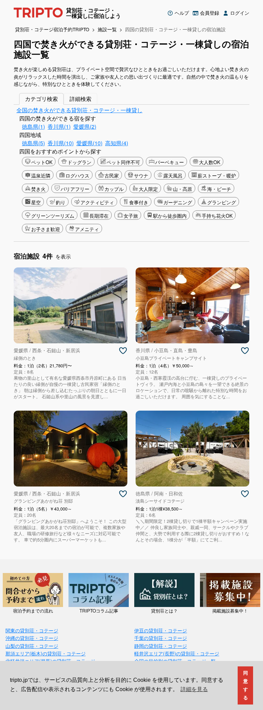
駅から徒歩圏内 (170, 215)
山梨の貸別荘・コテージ (31, 645)
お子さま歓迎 (45, 229)
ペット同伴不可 (123, 162)
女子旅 (131, 215)
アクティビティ (97, 202)
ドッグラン (79, 162)
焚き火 (38, 188)
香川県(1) (59, 126)
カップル (114, 188)
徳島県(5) (33, 143)
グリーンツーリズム (52, 215)
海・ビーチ (219, 188)
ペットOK (41, 162)
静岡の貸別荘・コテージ (160, 645)
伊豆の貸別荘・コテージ (160, 630)
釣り (60, 202)
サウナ (141, 175)
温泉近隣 (40, 175)
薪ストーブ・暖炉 (217, 175)
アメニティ (87, 229)
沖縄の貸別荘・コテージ (31, 637)
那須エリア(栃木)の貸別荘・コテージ (45, 653)
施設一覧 (107, 29)
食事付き (138, 202)
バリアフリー (75, 188)
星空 (36, 202)
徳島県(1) (33, 126)
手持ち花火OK (217, 215)
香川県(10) (61, 143)
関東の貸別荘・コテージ (31, 630)
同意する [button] (245, 685)
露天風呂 (173, 175)
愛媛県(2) (84, 126)
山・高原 (182, 188)
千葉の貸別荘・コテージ (160, 637)
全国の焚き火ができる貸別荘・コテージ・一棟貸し (79, 110)
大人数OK (209, 162)
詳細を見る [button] (194, 689)
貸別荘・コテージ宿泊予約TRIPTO (52, 29)
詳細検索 (80, 99)
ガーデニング (177, 202)
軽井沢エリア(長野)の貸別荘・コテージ (176, 653)
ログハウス (77, 175)
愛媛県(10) (89, 143)
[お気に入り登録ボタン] (123, 351)
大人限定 (148, 188)
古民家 (111, 175)
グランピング (221, 202)
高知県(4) (116, 143)
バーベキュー (169, 162)
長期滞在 (99, 215)
